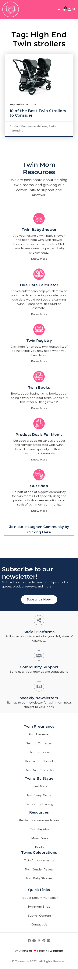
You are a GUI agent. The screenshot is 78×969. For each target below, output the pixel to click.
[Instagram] (39, 940)
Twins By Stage (39, 778)
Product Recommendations (28, 126)
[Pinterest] (43, 940)
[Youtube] (34, 940)
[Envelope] (48, 940)
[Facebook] (29, 940)
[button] (59, 9)
